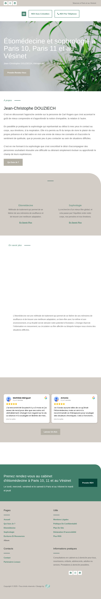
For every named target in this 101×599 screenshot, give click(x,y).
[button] (24, 14)
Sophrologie (75, 205)
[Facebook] (6, 3)
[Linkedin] (15, 3)
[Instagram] (10, 3)
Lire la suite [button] (11, 419)
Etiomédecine (25, 205)
